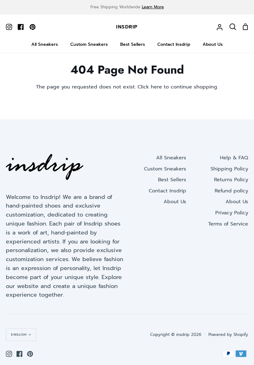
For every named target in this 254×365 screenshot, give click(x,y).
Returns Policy (231, 179)
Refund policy (231, 191)
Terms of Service (228, 224)
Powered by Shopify (228, 334)
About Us (175, 201)
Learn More (153, 7)
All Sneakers (171, 157)
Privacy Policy (231, 213)
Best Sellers (172, 179)
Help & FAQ (234, 157)
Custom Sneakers (165, 169)
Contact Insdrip (167, 191)
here (156, 87)
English (19, 334)
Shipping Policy (229, 169)
